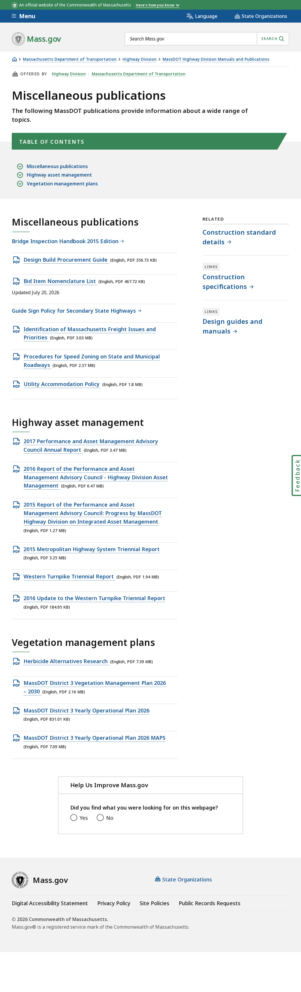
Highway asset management (59, 175)
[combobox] (207, 38)
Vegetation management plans (62, 183)
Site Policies (154, 903)
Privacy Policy (113, 903)
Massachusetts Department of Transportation (70, 59)
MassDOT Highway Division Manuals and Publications (216, 59)
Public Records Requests (209, 903)
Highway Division (140, 59)
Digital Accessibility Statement (50, 903)
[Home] (14, 59)
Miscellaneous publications (57, 166)
